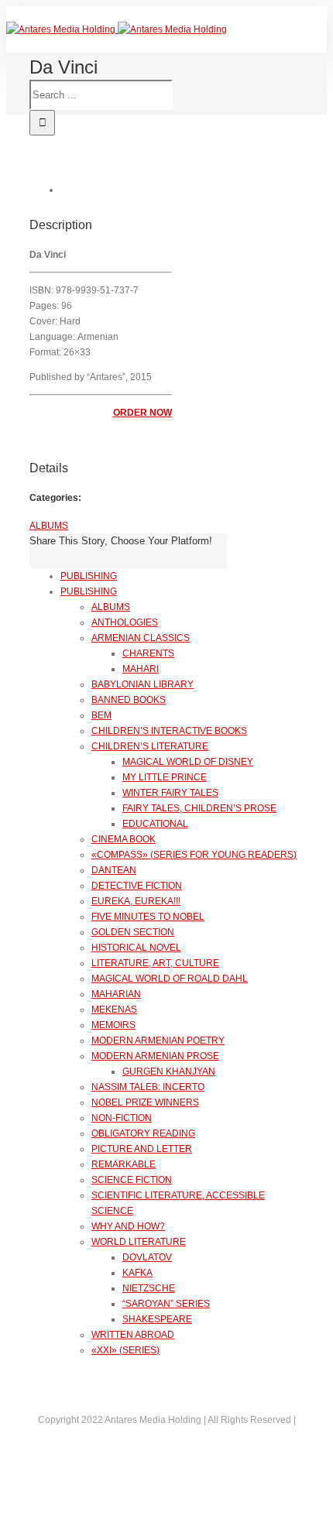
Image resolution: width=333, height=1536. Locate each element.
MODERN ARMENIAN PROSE (155, 1056)
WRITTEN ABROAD (132, 1334)
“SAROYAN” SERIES (166, 1303)
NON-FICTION (121, 1118)
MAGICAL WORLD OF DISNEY (187, 761)
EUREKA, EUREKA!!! (135, 901)
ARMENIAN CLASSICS (140, 638)
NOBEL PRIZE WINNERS (145, 1102)
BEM (101, 715)
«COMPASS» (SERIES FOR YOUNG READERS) (194, 854)
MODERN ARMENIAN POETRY (158, 1040)
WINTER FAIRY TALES (170, 792)
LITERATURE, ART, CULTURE (155, 963)
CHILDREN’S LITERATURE (149, 746)
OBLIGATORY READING (143, 1133)
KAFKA (137, 1272)
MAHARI (140, 668)
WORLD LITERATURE (138, 1241)
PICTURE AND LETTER (141, 1148)
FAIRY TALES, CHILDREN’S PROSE (199, 808)
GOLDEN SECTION (132, 932)
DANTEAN (113, 870)
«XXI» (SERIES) (125, 1350)
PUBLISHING (88, 576)
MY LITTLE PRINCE (164, 777)
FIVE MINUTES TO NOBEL (147, 916)
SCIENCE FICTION (131, 1179)
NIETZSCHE (148, 1288)
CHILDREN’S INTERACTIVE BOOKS (169, 730)
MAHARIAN (116, 994)
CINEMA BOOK (123, 839)
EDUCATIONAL (155, 823)
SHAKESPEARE (157, 1319)
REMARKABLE (123, 1164)
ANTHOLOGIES (124, 622)
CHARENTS (148, 653)
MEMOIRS (113, 1025)
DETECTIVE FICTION (136, 885)
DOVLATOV (147, 1257)
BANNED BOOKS (128, 699)
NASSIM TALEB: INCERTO (147, 1087)
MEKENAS (114, 1009)
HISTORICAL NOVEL (136, 947)
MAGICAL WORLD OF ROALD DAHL (169, 978)
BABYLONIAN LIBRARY (142, 684)
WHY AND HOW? (128, 1226)
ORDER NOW (142, 412)
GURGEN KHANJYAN (168, 1071)
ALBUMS (48, 525)
